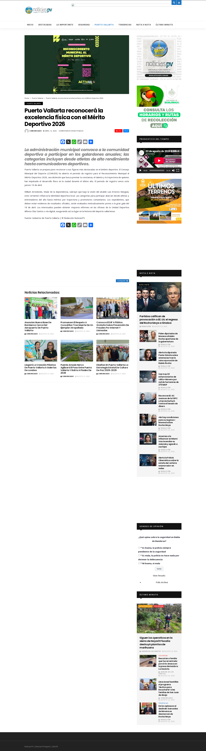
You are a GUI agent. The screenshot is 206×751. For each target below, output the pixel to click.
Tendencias (124, 24)
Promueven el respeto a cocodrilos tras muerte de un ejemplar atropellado (77, 325)
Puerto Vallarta (104, 24)
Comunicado (35, 131)
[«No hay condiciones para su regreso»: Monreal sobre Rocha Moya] (148, 420)
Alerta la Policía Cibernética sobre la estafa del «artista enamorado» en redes (168, 463)
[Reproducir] (140, 170)
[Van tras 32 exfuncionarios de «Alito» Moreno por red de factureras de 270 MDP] (148, 377)
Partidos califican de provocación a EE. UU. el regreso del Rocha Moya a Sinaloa (159, 319)
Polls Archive (162, 582)
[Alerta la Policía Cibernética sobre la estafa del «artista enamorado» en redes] (148, 460)
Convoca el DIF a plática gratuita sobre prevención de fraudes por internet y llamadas (112, 326)
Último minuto (164, 24)
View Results (159, 575)
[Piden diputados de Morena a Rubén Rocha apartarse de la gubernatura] (148, 336)
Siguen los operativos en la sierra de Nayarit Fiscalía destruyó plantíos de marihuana (156, 642)
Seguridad (84, 24)
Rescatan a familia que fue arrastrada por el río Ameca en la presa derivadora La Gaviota (168, 663)
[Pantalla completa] (177, 170)
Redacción (146, 326)
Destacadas (45, 24)
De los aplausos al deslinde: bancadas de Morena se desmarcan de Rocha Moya (168, 711)
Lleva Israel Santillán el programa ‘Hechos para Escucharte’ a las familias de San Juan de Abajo (168, 688)
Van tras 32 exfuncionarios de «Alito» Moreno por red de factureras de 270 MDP (168, 379)
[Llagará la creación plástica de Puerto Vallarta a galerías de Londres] (41, 350)
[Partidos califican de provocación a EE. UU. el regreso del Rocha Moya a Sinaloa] (159, 297)
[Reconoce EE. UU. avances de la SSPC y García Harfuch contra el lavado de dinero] (148, 398)
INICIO (30, 24)
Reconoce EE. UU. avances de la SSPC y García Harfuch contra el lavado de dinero (168, 401)
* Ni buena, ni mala (150, 563)
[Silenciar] (173, 170)
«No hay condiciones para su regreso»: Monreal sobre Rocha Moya (168, 421)
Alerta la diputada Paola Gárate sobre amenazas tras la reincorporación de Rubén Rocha (168, 358)
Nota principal (145, 606)
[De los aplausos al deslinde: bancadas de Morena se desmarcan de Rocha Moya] (148, 708)
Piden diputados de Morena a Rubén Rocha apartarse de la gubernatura (168, 337)
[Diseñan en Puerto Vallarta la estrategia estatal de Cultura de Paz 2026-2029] (112, 350)
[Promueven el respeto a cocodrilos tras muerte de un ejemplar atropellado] (77, 308)
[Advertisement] (77, 253)
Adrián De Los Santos (151, 651)
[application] (159, 160)
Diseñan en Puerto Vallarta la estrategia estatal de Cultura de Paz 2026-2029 (112, 367)
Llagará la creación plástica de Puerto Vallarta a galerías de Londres (40, 367)
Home (27, 98)
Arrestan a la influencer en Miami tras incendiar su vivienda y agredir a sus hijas (168, 441)
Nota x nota (143, 24)
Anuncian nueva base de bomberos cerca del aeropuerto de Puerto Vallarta (38, 326)
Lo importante (64, 24)
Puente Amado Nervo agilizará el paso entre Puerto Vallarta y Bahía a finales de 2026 (76, 369)
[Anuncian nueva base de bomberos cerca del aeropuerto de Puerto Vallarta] (41, 308)
